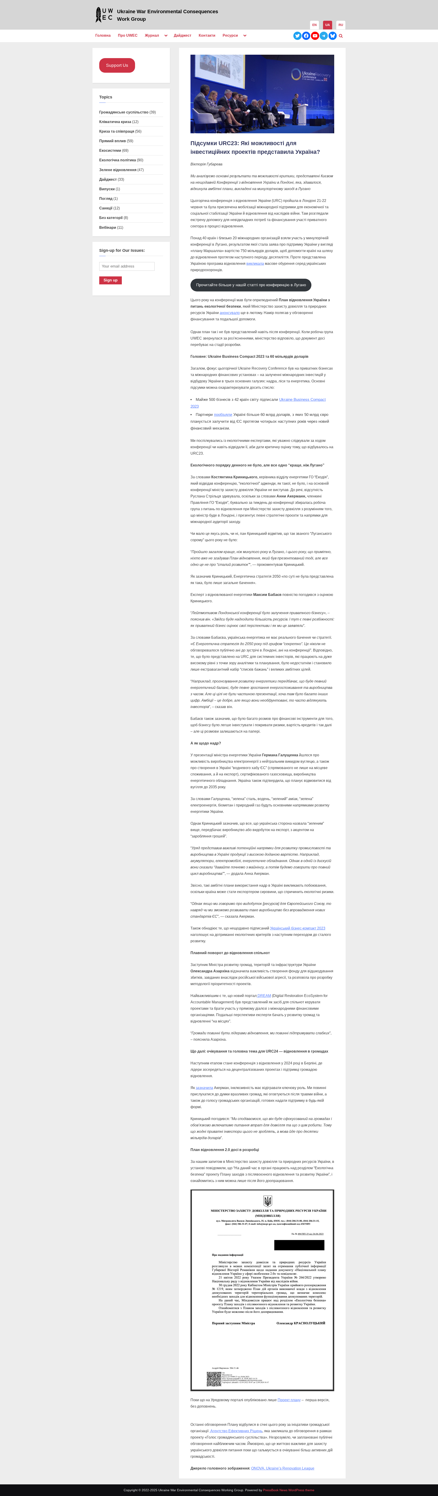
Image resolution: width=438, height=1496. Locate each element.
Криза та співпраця (116, 131)
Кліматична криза (115, 122)
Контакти (207, 35)
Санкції (105, 208)
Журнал (152, 35)
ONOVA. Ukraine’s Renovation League (282, 1468)
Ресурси (230, 35)
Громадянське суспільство (124, 112)
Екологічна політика (117, 160)
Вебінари (107, 227)
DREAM (264, 996)
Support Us (117, 65)
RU (341, 25)
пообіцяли (223, 414)
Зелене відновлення (117, 170)
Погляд (105, 198)
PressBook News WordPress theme (288, 1490)
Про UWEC (128, 35)
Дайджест (182, 35)
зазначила (204, 1088)
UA (327, 25)
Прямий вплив (112, 141)
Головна (103, 35)
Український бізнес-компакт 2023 (297, 928)
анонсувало (230, 313)
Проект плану (289, 1400)
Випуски (107, 189)
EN (314, 25)
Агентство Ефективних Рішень (235, 1431)
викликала (255, 263)
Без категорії (111, 218)
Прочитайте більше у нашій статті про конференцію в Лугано (251, 285)
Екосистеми (110, 150)
